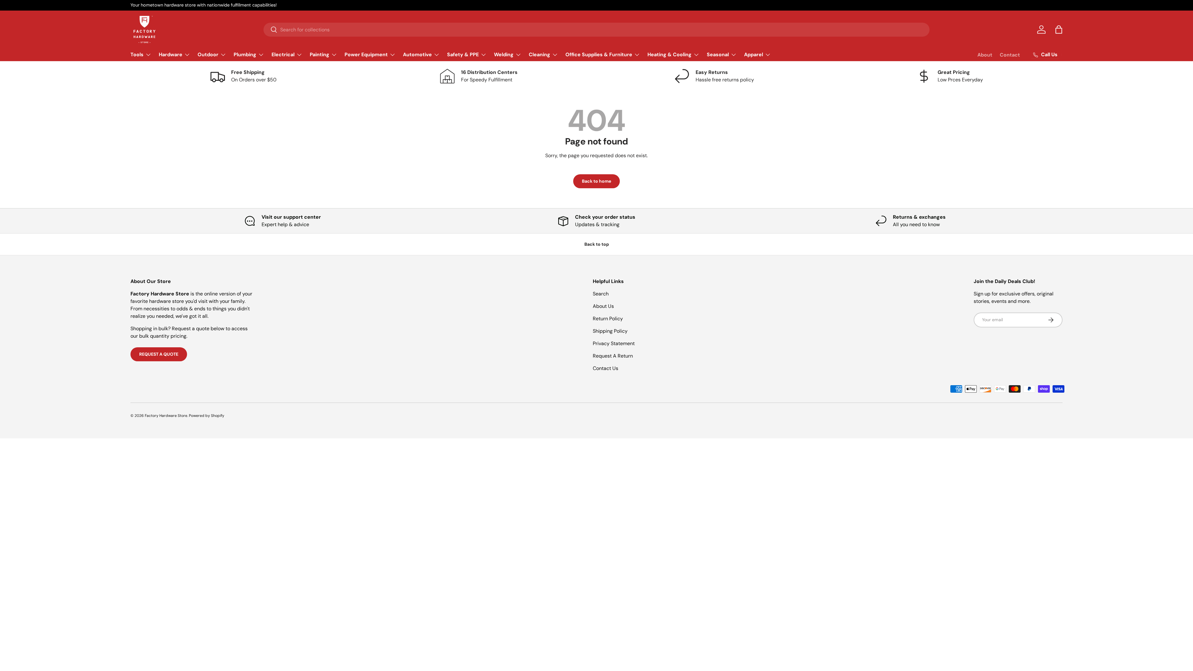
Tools (137, 54)
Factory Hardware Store (166, 415)
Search (601, 293)
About (984, 55)
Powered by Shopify (206, 415)
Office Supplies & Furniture (598, 54)
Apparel (753, 54)
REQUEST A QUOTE (158, 354)
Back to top (596, 244)
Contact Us (605, 368)
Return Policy (608, 318)
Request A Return (613, 356)
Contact (1010, 55)
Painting (319, 54)
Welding (504, 54)
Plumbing (245, 54)
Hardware (170, 54)
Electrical (283, 54)
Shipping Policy (610, 331)
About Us (603, 306)
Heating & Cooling (669, 54)
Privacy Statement (614, 343)
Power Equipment (366, 54)
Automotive (417, 54)
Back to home (596, 181)
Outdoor (208, 54)
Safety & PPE (463, 54)
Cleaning (539, 54)
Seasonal (718, 54)
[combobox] (596, 30)
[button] (1059, 29)
